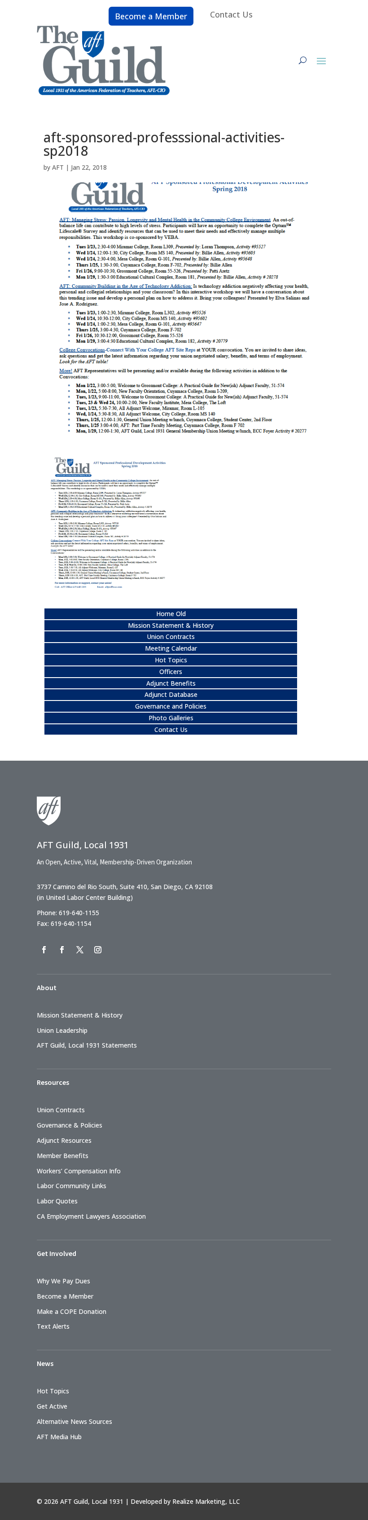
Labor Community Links (71, 1185)
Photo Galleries (171, 718)
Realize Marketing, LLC (206, 1501)
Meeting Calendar (171, 648)
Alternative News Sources (74, 1421)
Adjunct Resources (64, 1140)
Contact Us (231, 14)
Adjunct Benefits (171, 683)
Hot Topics (171, 660)
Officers (170, 671)
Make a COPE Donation (71, 1311)
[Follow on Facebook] (44, 950)
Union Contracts (171, 636)
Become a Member (151, 16)
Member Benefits (62, 1155)
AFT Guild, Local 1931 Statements (87, 1045)
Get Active (52, 1406)
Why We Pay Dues (63, 1281)
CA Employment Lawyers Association (91, 1216)
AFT (58, 167)
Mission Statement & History (171, 625)
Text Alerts (53, 1326)
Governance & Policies (69, 1125)
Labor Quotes (57, 1201)
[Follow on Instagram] (98, 950)
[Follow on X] (80, 950)
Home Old (171, 613)
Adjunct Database (171, 694)
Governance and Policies (170, 706)
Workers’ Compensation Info (79, 1171)
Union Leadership (62, 1030)
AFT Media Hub (59, 1436)
